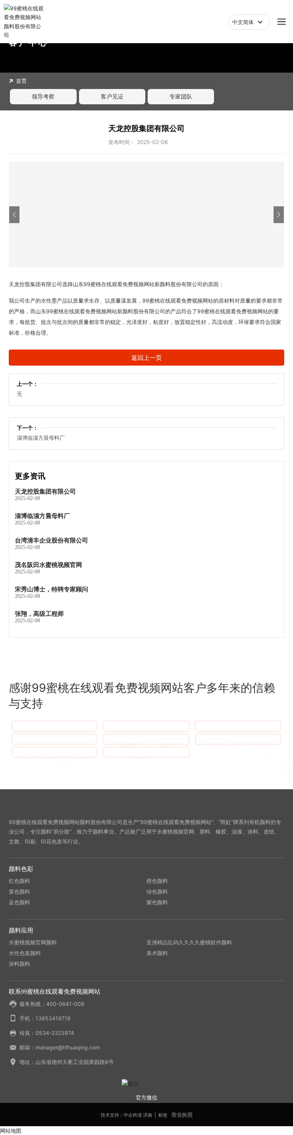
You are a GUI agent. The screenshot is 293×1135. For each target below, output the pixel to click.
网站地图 (10, 1130)
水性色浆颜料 (25, 953)
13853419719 (53, 1018)
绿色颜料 (157, 891)
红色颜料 (19, 881)
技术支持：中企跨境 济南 (126, 1115)
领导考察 (43, 96)
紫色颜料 (157, 902)
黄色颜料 (19, 891)
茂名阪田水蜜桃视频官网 (48, 564)
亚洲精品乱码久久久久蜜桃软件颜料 (189, 942)
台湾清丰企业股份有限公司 (51, 540)
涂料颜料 (19, 963)
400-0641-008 (65, 1004)
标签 (162, 1115)
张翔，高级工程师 (39, 613)
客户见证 (112, 96)
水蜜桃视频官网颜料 (33, 942)
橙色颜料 (157, 881)
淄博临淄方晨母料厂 (41, 437)
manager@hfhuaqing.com (67, 1047)
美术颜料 (157, 953)
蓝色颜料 (19, 902)
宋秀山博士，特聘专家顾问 (51, 589)
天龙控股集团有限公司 (45, 491)
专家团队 (180, 96)
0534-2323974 (54, 1033)
